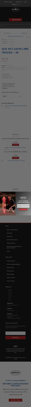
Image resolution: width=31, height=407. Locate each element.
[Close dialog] (0, 192)
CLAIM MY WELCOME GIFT (23, 209)
